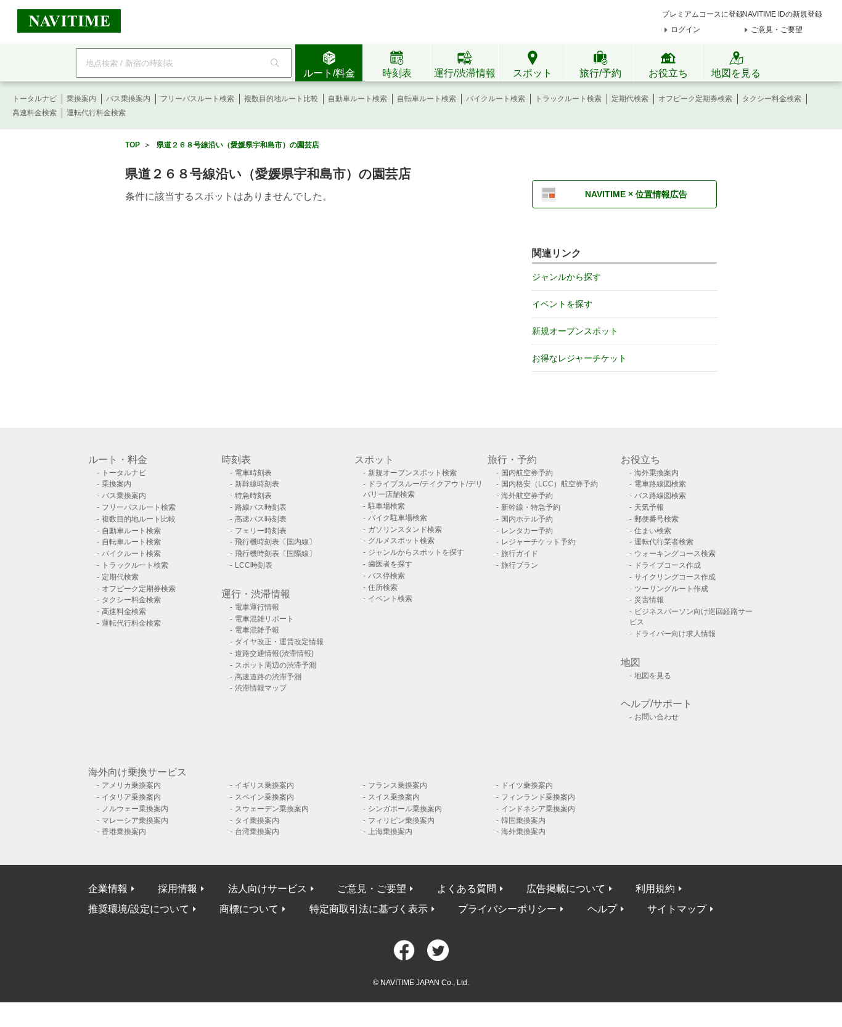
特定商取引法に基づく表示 (368, 909)
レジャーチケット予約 (538, 542)
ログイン (685, 29)
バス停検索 (386, 575)
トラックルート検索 (568, 98)
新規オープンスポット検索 (412, 472)
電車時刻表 (253, 472)
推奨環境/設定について (138, 909)
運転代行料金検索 (96, 112)
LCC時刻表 (253, 565)
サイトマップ (676, 909)
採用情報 (177, 888)
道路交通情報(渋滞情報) (274, 653)
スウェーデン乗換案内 (272, 808)
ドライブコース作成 (667, 565)
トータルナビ (34, 98)
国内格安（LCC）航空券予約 (549, 484)
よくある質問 (466, 888)
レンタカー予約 (527, 530)
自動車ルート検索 (357, 98)
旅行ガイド (519, 553)
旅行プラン (519, 565)
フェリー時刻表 (261, 530)
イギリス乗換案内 (264, 785)
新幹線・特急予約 (530, 507)
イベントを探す (562, 304)
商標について (249, 909)
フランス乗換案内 (397, 785)
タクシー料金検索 (771, 98)
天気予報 (649, 507)
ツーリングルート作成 (671, 588)
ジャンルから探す (566, 277)
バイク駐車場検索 (397, 518)
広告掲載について (565, 888)
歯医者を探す (390, 564)
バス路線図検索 (660, 495)
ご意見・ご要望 (777, 29)
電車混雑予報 (257, 630)
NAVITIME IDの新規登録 (782, 14)
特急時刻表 (253, 495)
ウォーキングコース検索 (675, 553)
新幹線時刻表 (257, 484)
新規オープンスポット (575, 331)
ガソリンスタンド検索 (405, 529)
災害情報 (649, 599)
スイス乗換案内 (394, 797)
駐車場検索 (386, 506)
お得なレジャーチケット (579, 358)
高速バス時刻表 (261, 519)
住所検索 (383, 587)
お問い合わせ (656, 717)
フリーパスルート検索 (197, 98)
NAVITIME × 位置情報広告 (636, 194)
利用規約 (655, 888)
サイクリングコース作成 (675, 577)
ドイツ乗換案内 (527, 785)
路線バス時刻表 (261, 507)
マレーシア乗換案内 (135, 820)
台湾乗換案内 (257, 831)
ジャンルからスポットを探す (416, 552)
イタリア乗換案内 (131, 797)
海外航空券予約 (527, 495)
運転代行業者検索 (663, 542)
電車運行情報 (257, 607)
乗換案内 (81, 98)
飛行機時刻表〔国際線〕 (275, 553)
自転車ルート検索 (426, 98)
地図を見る (652, 675)
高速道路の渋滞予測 (268, 677)
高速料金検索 (34, 112)
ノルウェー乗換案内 (135, 808)
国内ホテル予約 (527, 519)
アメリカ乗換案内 (131, 785)
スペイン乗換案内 (264, 797)
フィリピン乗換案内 (401, 820)
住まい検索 (652, 530)
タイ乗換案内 (257, 820)
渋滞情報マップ (261, 688)
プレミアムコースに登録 (702, 14)
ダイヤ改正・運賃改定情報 (279, 641)
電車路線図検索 (660, 484)
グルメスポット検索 (401, 540)
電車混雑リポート (264, 619)
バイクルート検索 (495, 98)
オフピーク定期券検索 (695, 98)
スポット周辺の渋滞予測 (275, 665)
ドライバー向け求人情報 (675, 633)
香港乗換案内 (124, 831)
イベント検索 (390, 598)
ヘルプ (602, 909)
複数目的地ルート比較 (281, 98)
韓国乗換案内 (523, 820)
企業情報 (108, 888)
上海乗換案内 (390, 831)
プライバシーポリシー (507, 909)
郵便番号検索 (656, 519)
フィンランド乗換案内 (538, 797)
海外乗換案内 (656, 472)
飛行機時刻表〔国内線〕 (275, 542)
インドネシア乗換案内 (538, 808)
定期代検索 (629, 98)
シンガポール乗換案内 (405, 808)
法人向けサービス (267, 888)
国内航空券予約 (527, 472)
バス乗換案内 (128, 98)
